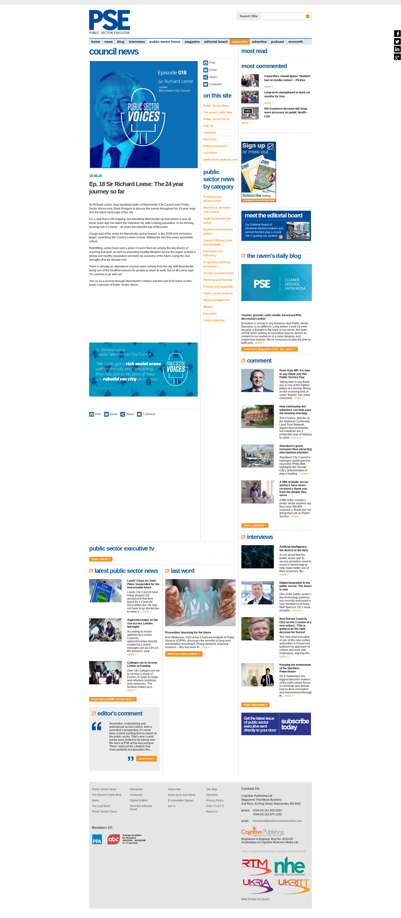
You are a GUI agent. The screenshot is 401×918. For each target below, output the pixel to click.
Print (98, 414)
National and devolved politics (218, 231)
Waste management (216, 300)
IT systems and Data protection (216, 264)
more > (147, 611)
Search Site (249, 16)
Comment (149, 414)
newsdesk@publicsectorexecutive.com (277, 821)
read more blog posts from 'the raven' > (270, 349)
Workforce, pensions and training (217, 209)
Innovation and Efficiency (213, 253)
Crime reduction (214, 320)
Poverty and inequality (218, 286)
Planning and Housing (217, 280)
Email (113, 414)
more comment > (255, 525)
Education (210, 313)
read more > (147, 758)
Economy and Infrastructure (212, 199)
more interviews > (255, 704)
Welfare (208, 306)
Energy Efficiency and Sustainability (217, 242)
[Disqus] (143, 481)
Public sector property (218, 293)
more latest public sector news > (112, 699)
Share (130, 414)
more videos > (100, 559)
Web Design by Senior (255, 899)
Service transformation (218, 273)
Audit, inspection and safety (217, 220)
